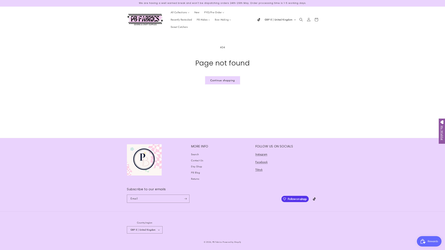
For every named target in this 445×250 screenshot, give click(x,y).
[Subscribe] (185, 199)
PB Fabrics (217, 242)
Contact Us (197, 160)
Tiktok (259, 170)
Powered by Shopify (232, 242)
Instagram (261, 154)
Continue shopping (222, 80)
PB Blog (195, 172)
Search (195, 154)
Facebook (261, 162)
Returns (195, 179)
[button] (301, 19)
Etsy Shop (196, 166)
